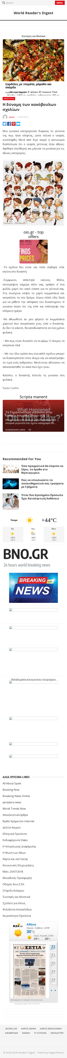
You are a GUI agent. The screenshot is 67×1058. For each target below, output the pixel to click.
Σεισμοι (26, 1032)
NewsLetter (57, 1032)
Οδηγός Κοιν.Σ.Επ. (14, 884)
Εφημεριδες (11, 1032)
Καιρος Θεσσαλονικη (51, 1028)
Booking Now (11, 789)
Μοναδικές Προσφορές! (17, 878)
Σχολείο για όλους (14, 903)
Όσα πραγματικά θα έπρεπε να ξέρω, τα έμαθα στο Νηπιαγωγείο (42, 469)
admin (11, 116)
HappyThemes (56, 1052)
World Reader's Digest (33, 12)
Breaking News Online (16, 796)
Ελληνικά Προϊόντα (15, 834)
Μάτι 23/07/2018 (13, 871)
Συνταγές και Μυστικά (16, 897)
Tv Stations (40, 1032)
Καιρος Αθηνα (28, 1028)
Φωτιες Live (11, 1028)
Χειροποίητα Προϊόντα (17, 916)
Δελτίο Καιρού (12, 827)
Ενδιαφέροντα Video (15, 840)
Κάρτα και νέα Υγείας (15, 859)
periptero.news (12, 802)
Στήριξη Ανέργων (13, 890)
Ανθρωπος (9, 98)
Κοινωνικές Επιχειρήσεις (18, 865)
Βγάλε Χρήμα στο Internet (18, 821)
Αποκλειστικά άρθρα (15, 815)
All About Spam (12, 783)
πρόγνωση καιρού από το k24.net (27, 1004)
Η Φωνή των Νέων (14, 853)
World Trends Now (14, 808)
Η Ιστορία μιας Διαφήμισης (19, 846)
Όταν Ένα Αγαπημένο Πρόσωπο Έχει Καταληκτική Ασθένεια (42, 496)
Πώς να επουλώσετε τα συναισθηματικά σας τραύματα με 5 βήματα (42, 483)
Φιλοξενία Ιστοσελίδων (17, 909)
